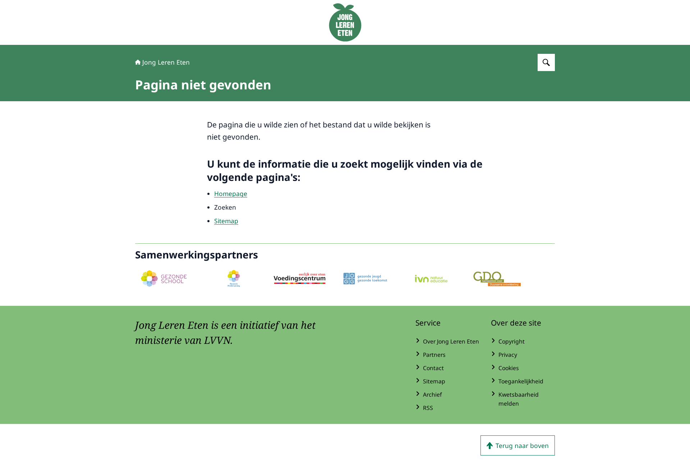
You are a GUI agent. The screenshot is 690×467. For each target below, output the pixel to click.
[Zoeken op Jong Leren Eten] (546, 62)
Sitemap (226, 220)
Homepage (230, 193)
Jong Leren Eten (166, 62)
